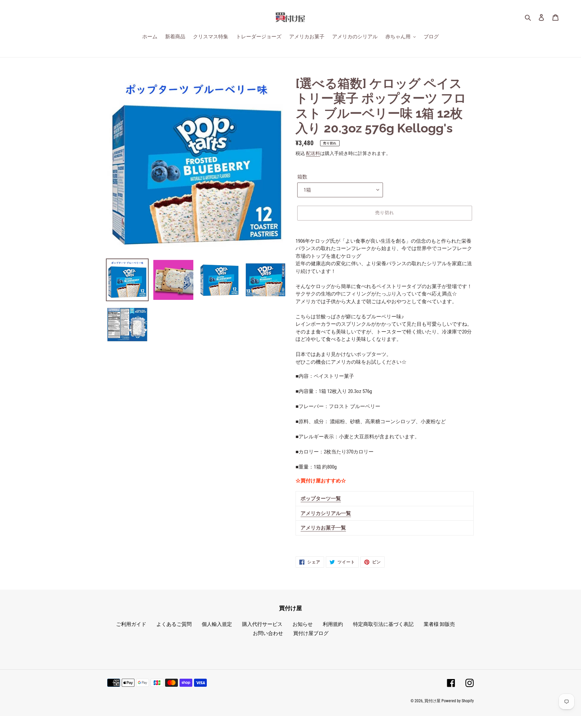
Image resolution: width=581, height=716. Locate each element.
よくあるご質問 (174, 624)
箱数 (302, 177)
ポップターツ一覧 (321, 498)
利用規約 (333, 624)
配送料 (313, 153)
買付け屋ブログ (310, 633)
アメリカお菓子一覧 (323, 528)
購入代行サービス (262, 624)
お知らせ (303, 624)
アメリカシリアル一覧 (326, 513)
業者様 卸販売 (439, 624)
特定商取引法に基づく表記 (383, 624)
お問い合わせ (268, 633)
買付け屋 (432, 701)
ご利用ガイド (131, 624)
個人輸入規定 (217, 624)
